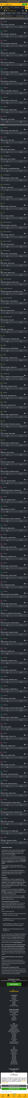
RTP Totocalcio (14, 1039)
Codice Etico (14, 1018)
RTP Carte (14, 1036)
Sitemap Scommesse (14, 1041)
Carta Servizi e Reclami (14, 1010)
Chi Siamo (14, 996)
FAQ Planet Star (14, 1062)
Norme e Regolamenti (14, 1012)
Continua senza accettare (6, 1091)
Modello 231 (14, 1019)
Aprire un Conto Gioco (14, 1000)
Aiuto (14, 1048)
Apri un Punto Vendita (14, 1005)
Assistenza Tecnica (14, 1063)
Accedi (25, 4)
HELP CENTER (14, 984)
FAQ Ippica (14, 1060)
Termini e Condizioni (14, 1014)
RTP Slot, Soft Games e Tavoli (14, 1031)
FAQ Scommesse (14, 1050)
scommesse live (5, 866)
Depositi (14, 1001)
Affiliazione (14, 1004)
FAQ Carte (14, 1057)
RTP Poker (14, 1034)
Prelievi (14, 1003)
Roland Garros (23, 860)
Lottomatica (14, 998)
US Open (3, 861)
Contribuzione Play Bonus (14, 1030)
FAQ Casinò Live (14, 1053)
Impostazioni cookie (14, 1086)
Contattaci (14, 999)
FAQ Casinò (14, 1052)
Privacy (14, 1016)
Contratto (14, 1013)
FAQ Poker (14, 1054)
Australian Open (10, 861)
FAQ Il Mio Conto (14, 1049)
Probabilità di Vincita (14, 1028)
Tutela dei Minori (14, 1026)
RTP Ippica (14, 1038)
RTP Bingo (14, 1035)
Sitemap (14, 1040)
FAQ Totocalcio (14, 1061)
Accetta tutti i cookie (14, 1088)
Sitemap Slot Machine (14, 1043)
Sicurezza (14, 1017)
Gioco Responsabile (14, 1025)
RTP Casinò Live (14, 1032)
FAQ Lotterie (14, 1058)
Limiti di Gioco (14, 1027)
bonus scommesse (18, 942)
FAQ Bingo (14, 1056)
